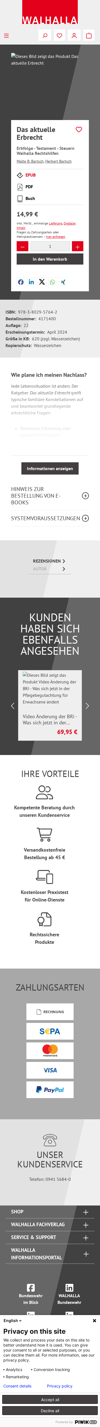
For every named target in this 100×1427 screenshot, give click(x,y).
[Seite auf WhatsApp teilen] (52, 281)
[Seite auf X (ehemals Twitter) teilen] (42, 281)
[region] (50, 84)
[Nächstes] (87, 706)
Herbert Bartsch (58, 161)
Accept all (50, 1399)
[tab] (50, 561)
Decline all (50, 1410)
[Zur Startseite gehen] (50, 12)
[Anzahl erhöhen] (78, 246)
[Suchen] (44, 35)
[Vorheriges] (12, 706)
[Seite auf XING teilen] (63, 281)
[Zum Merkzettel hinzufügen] (79, 129)
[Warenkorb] (88, 35)
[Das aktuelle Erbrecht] (50, 84)
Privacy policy (59, 1386)
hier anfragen (55, 236)
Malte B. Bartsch (30, 161)
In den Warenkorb (50, 259)
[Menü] (6, 35)
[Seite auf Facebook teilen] (21, 281)
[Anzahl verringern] (22, 246)
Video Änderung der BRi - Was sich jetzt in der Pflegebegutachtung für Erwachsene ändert (50, 719)
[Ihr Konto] (74, 35)
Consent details (17, 1386)
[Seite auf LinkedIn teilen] (31, 281)
